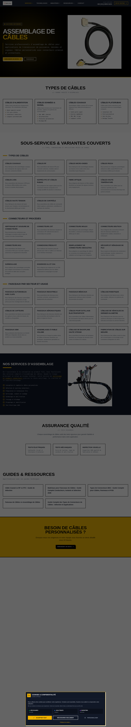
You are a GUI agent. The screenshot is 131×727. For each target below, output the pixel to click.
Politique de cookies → (65, 722)
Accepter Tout (41, 717)
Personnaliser (92, 717)
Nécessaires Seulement (65, 717)
